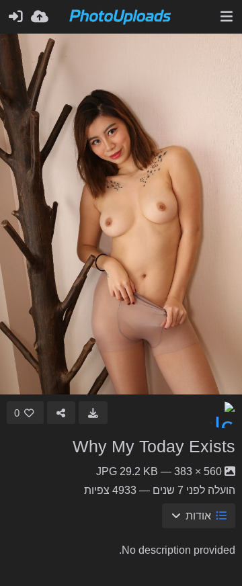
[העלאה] (39, 17)
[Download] (93, 412)
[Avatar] (221, 414)
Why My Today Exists (154, 446)
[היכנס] (15, 17)
